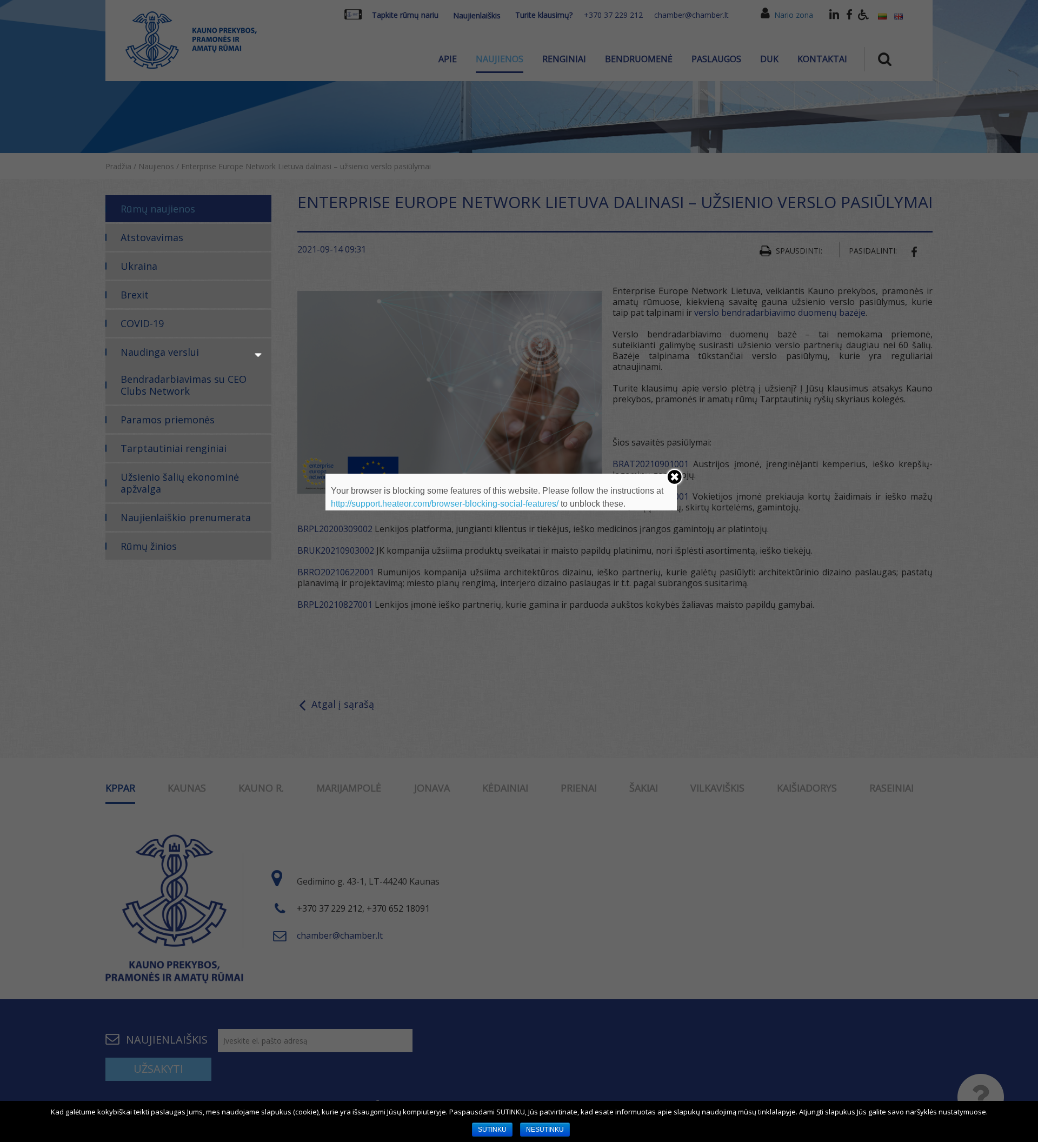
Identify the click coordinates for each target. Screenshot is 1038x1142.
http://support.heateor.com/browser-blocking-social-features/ (444, 503)
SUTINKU (492, 1129)
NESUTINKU (545, 1129)
